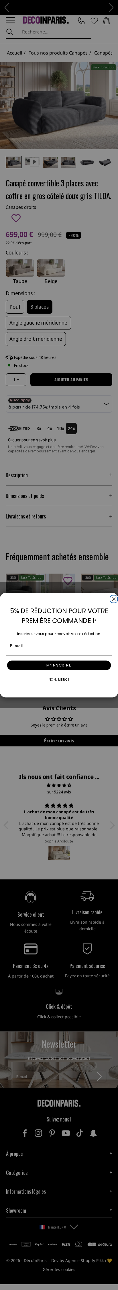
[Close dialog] (113, 598)
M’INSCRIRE (59, 665)
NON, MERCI (59, 679)
